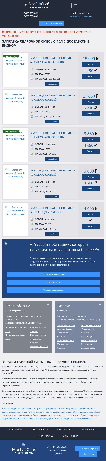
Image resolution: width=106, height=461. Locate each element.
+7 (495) (30, 13)
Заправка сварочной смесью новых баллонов (23, 412)
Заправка (90, 76)
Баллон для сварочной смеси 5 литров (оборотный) (52, 210)
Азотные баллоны (65, 329)
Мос (24, 451)
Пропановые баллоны (91, 325)
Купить (91, 64)
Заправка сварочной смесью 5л (80, 408)
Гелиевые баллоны (65, 340)
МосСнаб (39, 5)
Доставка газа (64, 429)
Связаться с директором (53, 290)
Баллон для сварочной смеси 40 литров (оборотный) (52, 60)
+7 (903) (30, 16)
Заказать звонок (53, 282)
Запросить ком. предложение (53, 274)
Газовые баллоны (39, 429)
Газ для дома (89, 454)
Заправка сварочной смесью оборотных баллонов (69, 412)
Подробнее (52, 84)
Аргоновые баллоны (66, 325)
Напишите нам (75, 16)
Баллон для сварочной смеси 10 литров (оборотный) (52, 135)
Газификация (89, 429)
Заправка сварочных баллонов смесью (73, 418)
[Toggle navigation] (75, 5)
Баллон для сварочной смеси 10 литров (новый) (52, 172)
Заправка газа (14, 429)
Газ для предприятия (53, 23)
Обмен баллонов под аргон (41, 418)
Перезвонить (87, 16)
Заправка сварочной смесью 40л (17, 408)
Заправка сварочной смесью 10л (49, 408)
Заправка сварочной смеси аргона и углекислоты (56, 415)
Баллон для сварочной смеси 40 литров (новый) (52, 97)
